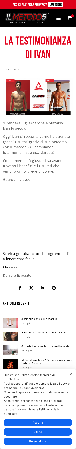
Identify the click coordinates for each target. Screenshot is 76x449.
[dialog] (38, 409)
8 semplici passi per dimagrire (39, 318)
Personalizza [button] (37, 441)
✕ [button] (70, 374)
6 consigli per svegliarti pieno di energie (45, 346)
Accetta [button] (38, 422)
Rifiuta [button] (38, 432)
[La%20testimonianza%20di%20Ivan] (20, 288)
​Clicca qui (11, 267)
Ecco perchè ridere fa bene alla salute (44, 332)
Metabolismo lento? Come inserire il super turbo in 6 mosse (47, 361)
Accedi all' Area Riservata (38, 5)
